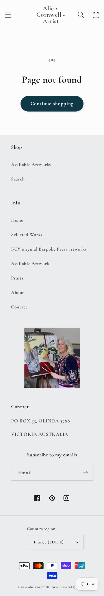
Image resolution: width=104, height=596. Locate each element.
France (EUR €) (49, 542)
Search (18, 179)
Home (17, 220)
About (17, 292)
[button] (8, 15)
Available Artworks (31, 164)
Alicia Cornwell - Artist (44, 586)
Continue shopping (52, 103)
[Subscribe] (85, 473)
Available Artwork (30, 263)
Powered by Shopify (74, 586)
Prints (17, 278)
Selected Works (26, 235)
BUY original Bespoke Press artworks (49, 249)
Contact (19, 307)
